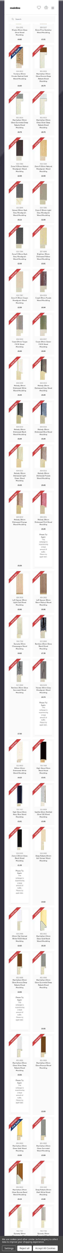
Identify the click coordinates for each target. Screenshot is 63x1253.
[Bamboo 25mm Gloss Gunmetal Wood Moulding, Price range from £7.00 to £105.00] (19, 671)
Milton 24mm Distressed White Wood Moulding (19, 770)
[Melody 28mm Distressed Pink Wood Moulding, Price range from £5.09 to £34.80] (43, 503)
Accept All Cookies (45, 1248)
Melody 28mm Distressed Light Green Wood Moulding (19, 477)
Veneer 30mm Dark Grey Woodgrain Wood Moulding (19, 212)
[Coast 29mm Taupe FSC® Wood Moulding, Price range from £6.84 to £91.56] (19, 325)
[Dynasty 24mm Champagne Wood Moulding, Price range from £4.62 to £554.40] (19, 628)
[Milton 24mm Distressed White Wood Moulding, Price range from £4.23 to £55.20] (19, 752)
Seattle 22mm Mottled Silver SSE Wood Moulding (43, 814)
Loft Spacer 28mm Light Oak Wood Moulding (19, 602)
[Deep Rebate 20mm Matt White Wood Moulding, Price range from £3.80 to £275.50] (43, 1173)
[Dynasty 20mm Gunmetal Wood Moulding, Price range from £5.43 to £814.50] (43, 1217)
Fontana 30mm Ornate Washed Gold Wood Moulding (19, 76)
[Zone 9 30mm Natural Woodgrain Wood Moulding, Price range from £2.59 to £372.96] (43, 150)
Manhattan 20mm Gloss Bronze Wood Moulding (43, 1065)
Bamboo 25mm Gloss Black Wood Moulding (43, 646)
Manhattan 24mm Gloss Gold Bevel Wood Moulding (43, 938)
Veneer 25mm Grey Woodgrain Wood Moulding (43, 690)
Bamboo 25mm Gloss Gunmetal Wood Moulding (19, 690)
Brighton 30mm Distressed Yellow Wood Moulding (43, 256)
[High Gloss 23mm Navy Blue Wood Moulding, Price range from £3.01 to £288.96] (19, 796)
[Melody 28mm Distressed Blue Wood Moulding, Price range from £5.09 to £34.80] (43, 413)
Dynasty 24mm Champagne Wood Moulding (19, 646)
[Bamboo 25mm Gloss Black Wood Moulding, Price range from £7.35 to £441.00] (43, 628)
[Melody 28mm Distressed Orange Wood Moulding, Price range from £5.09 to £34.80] (19, 503)
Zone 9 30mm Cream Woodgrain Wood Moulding (19, 300)
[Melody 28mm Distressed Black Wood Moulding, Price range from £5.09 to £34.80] (19, 413)
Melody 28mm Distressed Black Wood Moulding (19, 431)
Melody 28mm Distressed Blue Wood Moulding (43, 431)
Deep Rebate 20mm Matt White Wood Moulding (43, 1192)
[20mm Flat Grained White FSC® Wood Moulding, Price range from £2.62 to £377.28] (19, 920)
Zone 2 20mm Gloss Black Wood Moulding (19, 858)
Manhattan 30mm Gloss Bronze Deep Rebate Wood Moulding (43, 77)
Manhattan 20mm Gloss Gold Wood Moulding (20, 1148)
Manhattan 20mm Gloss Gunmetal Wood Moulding (43, 1148)
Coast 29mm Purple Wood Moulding (43, 299)
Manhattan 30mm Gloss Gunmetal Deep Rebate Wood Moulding (19, 123)
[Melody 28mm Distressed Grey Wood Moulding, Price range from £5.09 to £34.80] (43, 369)
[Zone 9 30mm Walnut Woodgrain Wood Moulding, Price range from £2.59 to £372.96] (19, 150)
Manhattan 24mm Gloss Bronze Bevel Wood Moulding (19, 1192)
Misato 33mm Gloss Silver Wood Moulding (19, 32)
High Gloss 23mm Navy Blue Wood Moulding (20, 814)
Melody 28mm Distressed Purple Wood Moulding (43, 475)
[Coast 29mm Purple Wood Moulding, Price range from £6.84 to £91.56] (43, 282)
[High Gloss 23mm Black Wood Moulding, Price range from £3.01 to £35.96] (43, 752)
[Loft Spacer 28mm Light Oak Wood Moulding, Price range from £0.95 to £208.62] (19, 584)
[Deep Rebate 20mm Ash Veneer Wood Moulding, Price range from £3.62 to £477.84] (43, 839)
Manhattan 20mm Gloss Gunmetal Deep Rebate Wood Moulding (43, 983)
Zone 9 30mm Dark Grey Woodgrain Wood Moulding (19, 256)
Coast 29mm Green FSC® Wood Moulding (43, 344)
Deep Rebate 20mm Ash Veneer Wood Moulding (43, 858)
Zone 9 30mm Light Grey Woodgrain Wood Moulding (43, 212)
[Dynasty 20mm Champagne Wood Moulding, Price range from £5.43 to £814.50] (19, 1217)
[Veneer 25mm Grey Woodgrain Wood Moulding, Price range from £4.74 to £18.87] (43, 671)
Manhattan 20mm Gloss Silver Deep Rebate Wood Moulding (20, 1066)
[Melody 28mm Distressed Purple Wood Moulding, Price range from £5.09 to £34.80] (43, 457)
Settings (9, 1248)
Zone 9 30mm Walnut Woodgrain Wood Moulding (19, 168)
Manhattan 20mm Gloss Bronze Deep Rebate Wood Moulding (19, 983)
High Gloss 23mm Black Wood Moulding (43, 770)
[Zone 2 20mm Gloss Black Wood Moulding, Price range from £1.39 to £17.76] (19, 839)
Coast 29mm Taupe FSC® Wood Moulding (19, 344)
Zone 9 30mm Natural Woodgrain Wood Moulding (43, 168)
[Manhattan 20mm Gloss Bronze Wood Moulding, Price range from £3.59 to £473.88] (43, 1047)
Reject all (24, 1248)
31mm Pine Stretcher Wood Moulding (43, 31)
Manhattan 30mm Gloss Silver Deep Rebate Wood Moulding (43, 123)
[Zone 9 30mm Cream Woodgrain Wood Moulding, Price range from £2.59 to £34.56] (19, 282)
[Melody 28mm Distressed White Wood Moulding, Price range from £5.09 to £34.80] (19, 369)
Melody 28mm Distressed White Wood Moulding (19, 388)
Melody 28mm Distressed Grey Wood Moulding (43, 388)
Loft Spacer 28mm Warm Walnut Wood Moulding (43, 602)
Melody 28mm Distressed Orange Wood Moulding (19, 522)
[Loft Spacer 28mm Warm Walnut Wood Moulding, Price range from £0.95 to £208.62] (43, 584)
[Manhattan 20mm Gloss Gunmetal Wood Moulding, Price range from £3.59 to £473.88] (43, 1130)
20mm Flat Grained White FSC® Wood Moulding (19, 938)
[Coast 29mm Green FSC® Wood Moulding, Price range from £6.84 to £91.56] (43, 325)
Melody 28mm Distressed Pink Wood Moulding (43, 522)
